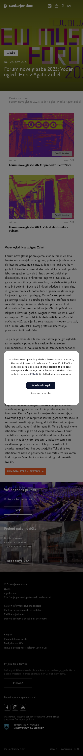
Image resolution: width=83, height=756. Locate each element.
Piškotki (34, 374)
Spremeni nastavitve (40, 393)
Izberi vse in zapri (41, 385)
